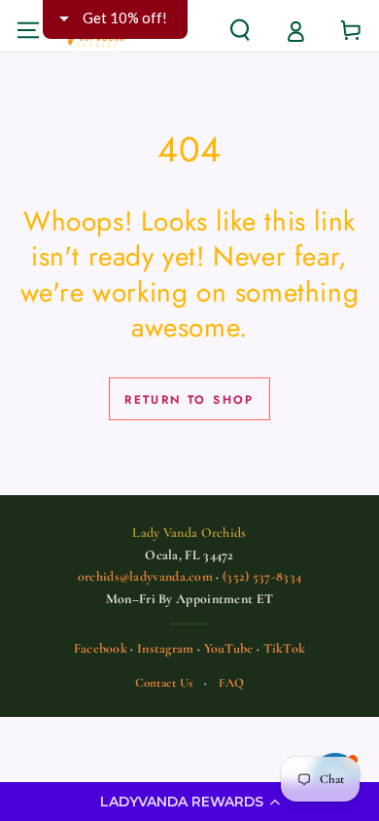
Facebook (100, 648)
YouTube (229, 648)
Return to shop (189, 400)
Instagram (165, 648)
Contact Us (164, 683)
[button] (189, 801)
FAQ (232, 683)
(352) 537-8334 (262, 576)
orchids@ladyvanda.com (145, 576)
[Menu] (27, 30)
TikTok (284, 648)
